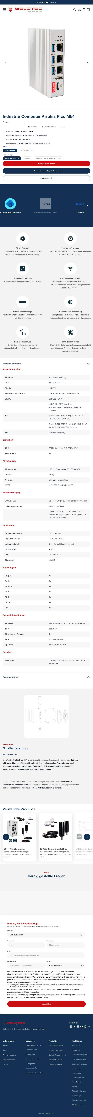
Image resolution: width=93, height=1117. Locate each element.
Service (5, 1045)
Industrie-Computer (56, 1050)
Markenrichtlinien (9, 1060)
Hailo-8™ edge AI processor (48, 158)
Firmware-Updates (9, 1055)
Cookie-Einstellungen (79, 1059)
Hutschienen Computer (34, 1073)
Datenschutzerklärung (33, 982)
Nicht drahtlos (12, 158)
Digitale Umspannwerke (57, 1055)
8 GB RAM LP (10, 150)
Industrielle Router (55, 1060)
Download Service (55, 1064)
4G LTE (27, 158)
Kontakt (5, 1064)
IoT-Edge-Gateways (56, 1045)
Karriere (6, 1050)
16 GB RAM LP (26, 150)
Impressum (76, 1045)
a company (46, 2)
